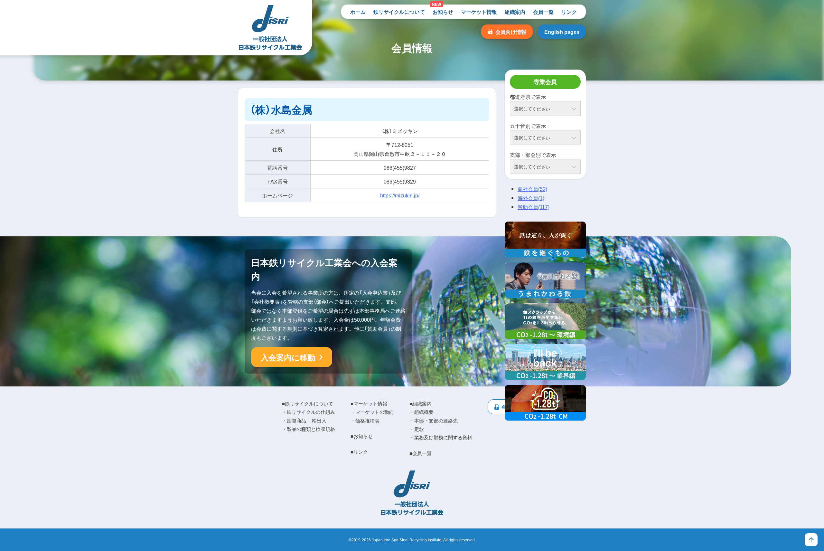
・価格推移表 (365, 420)
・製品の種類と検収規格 (308, 428)
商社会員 (532, 189)
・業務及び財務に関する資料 (440, 437)
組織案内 (515, 11)
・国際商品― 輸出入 (304, 420)
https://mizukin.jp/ (399, 195)
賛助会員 (533, 207)
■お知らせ (362, 436)
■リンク (359, 451)
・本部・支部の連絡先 (433, 420)
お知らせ (443, 11)
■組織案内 (420, 403)
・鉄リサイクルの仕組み (308, 411)
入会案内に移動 (288, 357)
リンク (569, 11)
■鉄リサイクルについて (307, 403)
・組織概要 (421, 411)
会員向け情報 (510, 31)
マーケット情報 (479, 11)
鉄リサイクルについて (399, 11)
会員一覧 (543, 11)
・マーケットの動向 (372, 411)
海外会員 (531, 198)
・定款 (416, 428)
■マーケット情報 (369, 403)
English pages (561, 31)
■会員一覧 (420, 453)
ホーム (358, 11)
